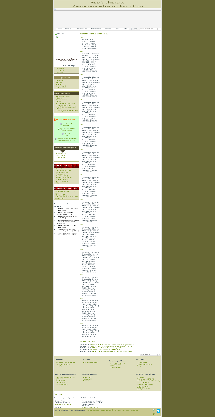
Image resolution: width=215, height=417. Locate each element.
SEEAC (58, 183)
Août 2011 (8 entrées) (88, 259)
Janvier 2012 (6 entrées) (89, 247)
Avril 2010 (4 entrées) (88, 290)
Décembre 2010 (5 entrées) (90, 277)
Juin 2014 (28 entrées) (88, 188)
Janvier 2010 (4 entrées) (89, 295)
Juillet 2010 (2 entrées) (89, 286)
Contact (125, 28)
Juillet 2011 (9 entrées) (89, 261)
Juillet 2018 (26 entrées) (89, 86)
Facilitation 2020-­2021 (81, 28)
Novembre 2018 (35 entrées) (90, 79)
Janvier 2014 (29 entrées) (89, 197)
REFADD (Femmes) (62, 176)
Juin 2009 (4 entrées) (88, 311)
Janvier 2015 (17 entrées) (89, 172)
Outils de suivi (60, 70)
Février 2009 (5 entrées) (89, 318)
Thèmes (117, 28)
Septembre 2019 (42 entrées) (91, 59)
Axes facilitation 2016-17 (63, 96)
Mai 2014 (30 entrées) (88, 190)
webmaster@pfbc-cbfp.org (90, 407)
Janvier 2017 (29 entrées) (89, 122)
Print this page (126, 410)
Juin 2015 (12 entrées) (88, 163)
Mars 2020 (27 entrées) (89, 45)
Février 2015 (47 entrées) (89, 170)
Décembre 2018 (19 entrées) (90, 77)
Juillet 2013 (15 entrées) (89, 211)
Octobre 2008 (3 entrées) (89, 329)
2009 (81, 298)
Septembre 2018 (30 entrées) (91, 82)
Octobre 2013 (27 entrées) (90, 206)
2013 (81, 200)
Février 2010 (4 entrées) (89, 293)
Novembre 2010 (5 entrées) (90, 279)
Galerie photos (60, 157)
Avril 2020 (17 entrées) (89, 43)
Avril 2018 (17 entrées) (89, 91)
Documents (108, 28)
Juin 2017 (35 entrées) (88, 113)
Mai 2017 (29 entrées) (88, 114)
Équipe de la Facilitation (90, 362)
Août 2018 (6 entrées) (88, 84)
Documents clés (142, 362)
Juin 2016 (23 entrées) (88, 138)
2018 (81, 75)
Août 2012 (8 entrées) (88, 234)
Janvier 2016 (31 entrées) (89, 147)
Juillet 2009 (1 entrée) (88, 309)
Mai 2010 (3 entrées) (88, 288)
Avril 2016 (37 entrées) (89, 141)
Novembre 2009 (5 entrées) (90, 302)
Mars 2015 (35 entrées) (89, 168)
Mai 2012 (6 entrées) (88, 240)
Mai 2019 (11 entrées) (88, 64)
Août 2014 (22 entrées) (89, 184)
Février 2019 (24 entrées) (89, 70)
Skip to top (134, 410)
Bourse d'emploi (61, 86)
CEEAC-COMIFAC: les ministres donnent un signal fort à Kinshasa (111, 351)
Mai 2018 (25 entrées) (88, 89)
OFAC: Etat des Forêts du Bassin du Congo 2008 (106, 348)
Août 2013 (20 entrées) (89, 209)
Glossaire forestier (61, 100)
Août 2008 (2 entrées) (88, 333)
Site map (118, 410)
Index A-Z (58, 98)
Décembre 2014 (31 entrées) (90, 177)
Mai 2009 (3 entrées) (88, 313)
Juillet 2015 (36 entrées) (89, 161)
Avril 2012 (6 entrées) (88, 241)
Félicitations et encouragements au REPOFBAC (105, 349)
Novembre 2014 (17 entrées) (90, 179)
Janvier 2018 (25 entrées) (89, 97)
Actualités (59, 82)
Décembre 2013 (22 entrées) (90, 202)
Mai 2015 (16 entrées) (88, 165)
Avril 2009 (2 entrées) (88, 315)
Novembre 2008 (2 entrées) (90, 327)
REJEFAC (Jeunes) (62, 179)
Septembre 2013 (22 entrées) (91, 207)
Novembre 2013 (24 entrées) (90, 204)
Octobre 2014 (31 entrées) (90, 181)
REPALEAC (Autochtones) (64, 177)
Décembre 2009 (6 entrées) (90, 300)
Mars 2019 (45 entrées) (89, 68)
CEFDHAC (59, 169)
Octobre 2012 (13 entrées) (90, 231)
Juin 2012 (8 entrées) (88, 238)
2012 (81, 225)
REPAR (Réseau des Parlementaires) (62, 173)
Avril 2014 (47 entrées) (89, 191)
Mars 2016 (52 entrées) (89, 143)
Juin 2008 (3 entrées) (88, 336)
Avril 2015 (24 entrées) (89, 166)
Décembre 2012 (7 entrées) (90, 227)
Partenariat (68, 28)
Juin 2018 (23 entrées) (88, 88)
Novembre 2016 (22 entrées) (90, 129)
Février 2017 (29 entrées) (89, 120)
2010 (81, 275)
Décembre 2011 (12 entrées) (90, 252)
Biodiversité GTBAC (61, 195)
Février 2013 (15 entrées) (89, 220)
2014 (81, 175)
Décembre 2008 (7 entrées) (90, 325)
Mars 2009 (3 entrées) (88, 316)
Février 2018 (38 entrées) (89, 95)
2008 (81, 323)
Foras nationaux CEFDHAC (64, 170)
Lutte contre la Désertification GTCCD (66, 197)
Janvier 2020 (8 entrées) (89, 48)
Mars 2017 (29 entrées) (89, 118)
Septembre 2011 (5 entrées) (90, 257)
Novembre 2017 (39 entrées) (90, 104)
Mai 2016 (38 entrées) (88, 139)
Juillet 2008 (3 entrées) (89, 334)
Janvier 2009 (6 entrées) (89, 320)
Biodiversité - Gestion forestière (65, 103)
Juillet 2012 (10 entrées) (89, 236)
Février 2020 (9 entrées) (89, 47)
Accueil (59, 28)
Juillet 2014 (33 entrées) (89, 186)
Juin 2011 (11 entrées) (88, 263)
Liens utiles (59, 72)
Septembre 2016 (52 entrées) (91, 132)
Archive (139, 366)
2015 (81, 150)
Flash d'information (61, 88)
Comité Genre (59, 198)
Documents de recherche (144, 364)
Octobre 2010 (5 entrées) (89, 281)
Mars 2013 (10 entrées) (89, 218)
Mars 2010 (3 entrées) (88, 291)
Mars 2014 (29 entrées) (89, 193)
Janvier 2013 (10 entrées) (89, 222)
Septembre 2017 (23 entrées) (91, 107)
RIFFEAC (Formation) (62, 181)
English (136, 28)
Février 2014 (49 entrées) (89, 195)
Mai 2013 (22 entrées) (88, 215)
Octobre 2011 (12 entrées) (90, 256)
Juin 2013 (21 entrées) (88, 213)
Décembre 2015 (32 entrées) (90, 152)
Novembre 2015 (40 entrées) (90, 154)
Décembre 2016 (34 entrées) (90, 127)
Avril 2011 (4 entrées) (88, 266)
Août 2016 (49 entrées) (89, 134)
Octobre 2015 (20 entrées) (90, 156)
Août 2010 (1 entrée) (88, 284)
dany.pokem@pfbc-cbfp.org (63, 404)
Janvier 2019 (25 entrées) (89, 72)
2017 (81, 100)
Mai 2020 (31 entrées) (88, 41)
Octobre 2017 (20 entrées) (90, 105)
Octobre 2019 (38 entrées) (90, 57)
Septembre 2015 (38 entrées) (91, 157)
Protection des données (107, 410)
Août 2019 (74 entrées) (89, 61)
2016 (81, 125)
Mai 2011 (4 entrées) (88, 265)
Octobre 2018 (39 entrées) (90, 80)
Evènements (59, 80)
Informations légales (92, 410)
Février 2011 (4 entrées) (89, 270)
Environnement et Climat (63, 105)
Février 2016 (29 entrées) (89, 145)
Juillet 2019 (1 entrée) (88, 63)
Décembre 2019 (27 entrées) (90, 54)
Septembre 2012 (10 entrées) (91, 232)
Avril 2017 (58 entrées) (89, 116)
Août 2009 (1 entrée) (88, 307)
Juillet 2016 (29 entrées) (89, 136)
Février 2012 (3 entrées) (89, 245)
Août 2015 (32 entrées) (89, 159)
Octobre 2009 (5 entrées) (89, 304)
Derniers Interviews (62, 154)
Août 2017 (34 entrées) (89, 109)
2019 (81, 51)
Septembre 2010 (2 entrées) (90, 282)
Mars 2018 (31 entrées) (89, 93)
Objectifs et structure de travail (65, 362)
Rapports (58, 84)
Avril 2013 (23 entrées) (89, 216)
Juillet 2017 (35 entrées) (89, 111)
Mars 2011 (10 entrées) (89, 268)
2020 (81, 37)
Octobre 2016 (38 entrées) (90, 131)
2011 (81, 250)
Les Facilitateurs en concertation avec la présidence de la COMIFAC (112, 346)
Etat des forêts (60, 68)
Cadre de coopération (63, 364)
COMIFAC (59, 366)
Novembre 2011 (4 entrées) (90, 254)
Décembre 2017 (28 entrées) (90, 102)
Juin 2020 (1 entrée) (88, 39)
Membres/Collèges (96, 28)
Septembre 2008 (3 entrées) (90, 331)
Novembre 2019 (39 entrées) (90, 55)
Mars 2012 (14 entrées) (89, 243)
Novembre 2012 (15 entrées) (90, 229)
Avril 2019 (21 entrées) (89, 66)
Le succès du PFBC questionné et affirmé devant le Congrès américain (112, 345)
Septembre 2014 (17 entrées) (91, 182)
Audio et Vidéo (60, 155)
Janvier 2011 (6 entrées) (89, 272)
